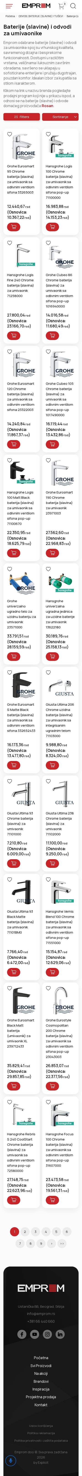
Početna (10, 16)
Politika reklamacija (41, 1433)
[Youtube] (34, 1334)
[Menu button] (9, 6)
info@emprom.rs (41, 1313)
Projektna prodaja (41, 1396)
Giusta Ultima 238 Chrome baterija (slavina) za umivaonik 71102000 (60, 823)
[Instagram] (47, 1334)
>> (62, 1243)
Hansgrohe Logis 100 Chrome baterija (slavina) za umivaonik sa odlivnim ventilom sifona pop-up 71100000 (59, 182)
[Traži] (73, 7)
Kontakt (41, 1404)
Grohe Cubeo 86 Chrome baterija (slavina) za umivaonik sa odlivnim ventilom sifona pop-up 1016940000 (59, 290)
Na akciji (41, 1373)
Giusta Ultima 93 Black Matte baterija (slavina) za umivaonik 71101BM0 (20, 922)
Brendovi (41, 1381)
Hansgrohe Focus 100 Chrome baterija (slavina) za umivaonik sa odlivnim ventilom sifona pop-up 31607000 (60, 1150)
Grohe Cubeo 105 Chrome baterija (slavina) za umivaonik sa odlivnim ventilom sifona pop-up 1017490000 (60, 399)
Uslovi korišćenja (41, 1426)
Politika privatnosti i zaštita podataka (41, 1440)
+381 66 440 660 (41, 1321)
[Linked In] (60, 1334)
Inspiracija (41, 1389)
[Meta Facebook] (21, 1334)
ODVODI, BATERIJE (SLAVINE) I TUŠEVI (41, 16)
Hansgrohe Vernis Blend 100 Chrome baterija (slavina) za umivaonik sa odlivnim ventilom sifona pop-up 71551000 (60, 927)
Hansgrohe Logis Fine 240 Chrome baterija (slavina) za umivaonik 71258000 (20, 285)
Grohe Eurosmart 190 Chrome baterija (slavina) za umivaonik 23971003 (59, 503)
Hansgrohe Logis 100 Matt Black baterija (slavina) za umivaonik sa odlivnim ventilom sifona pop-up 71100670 (20, 508)
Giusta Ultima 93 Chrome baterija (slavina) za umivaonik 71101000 (20, 823)
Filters (23, 116)
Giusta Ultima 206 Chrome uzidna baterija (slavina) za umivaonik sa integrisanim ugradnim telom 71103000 (60, 720)
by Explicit (41, 1462)
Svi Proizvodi (41, 1365)
